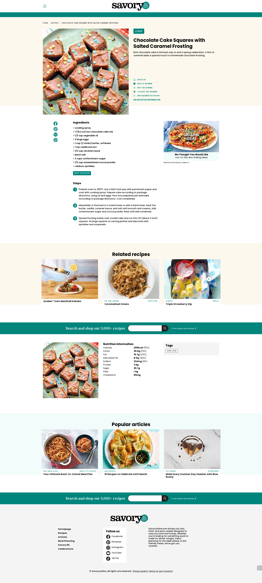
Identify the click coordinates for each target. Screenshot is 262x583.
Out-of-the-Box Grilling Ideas (191, 157)
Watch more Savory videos (176, 162)
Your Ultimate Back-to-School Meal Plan (68, 474)
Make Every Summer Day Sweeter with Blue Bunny (192, 476)
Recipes (55, 23)
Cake (138, 31)
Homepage (64, 529)
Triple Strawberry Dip (179, 304)
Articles (62, 537)
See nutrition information (146, 99)
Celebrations (65, 548)
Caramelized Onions (117, 304)
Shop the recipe (82, 173)
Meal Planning (66, 541)
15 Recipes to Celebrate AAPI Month (126, 474)
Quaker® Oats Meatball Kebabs (62, 301)
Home (45, 23)
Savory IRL (64, 544)
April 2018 (171, 351)
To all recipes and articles (183, 328)
